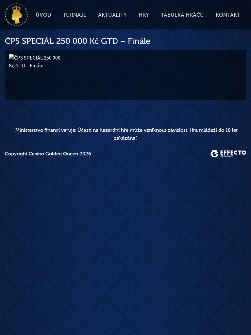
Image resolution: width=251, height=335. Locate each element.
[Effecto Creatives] (228, 153)
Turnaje (74, 15)
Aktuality (112, 15)
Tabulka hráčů (182, 15)
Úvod (43, 15)
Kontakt (228, 15)
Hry (144, 15)
